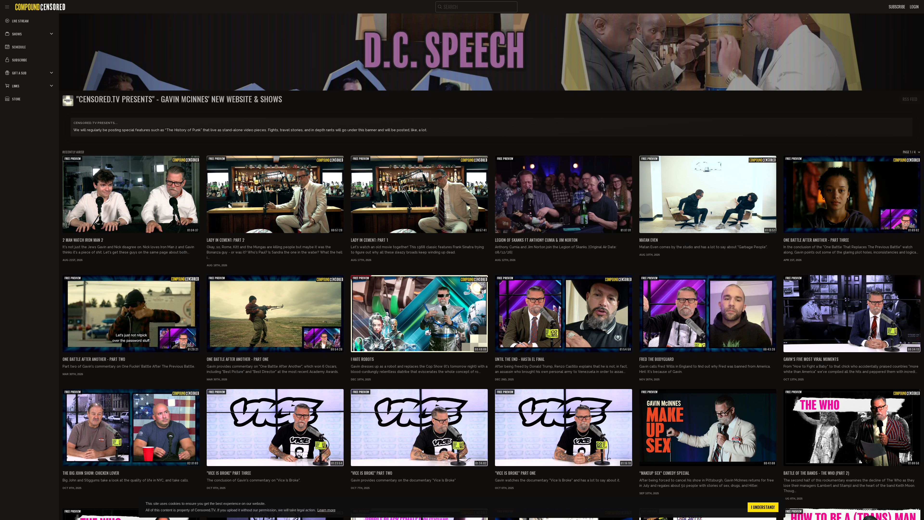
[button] (29, 33)
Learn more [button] (326, 510)
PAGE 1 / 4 (909, 152)
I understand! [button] (763, 507)
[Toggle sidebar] (7, 7)
